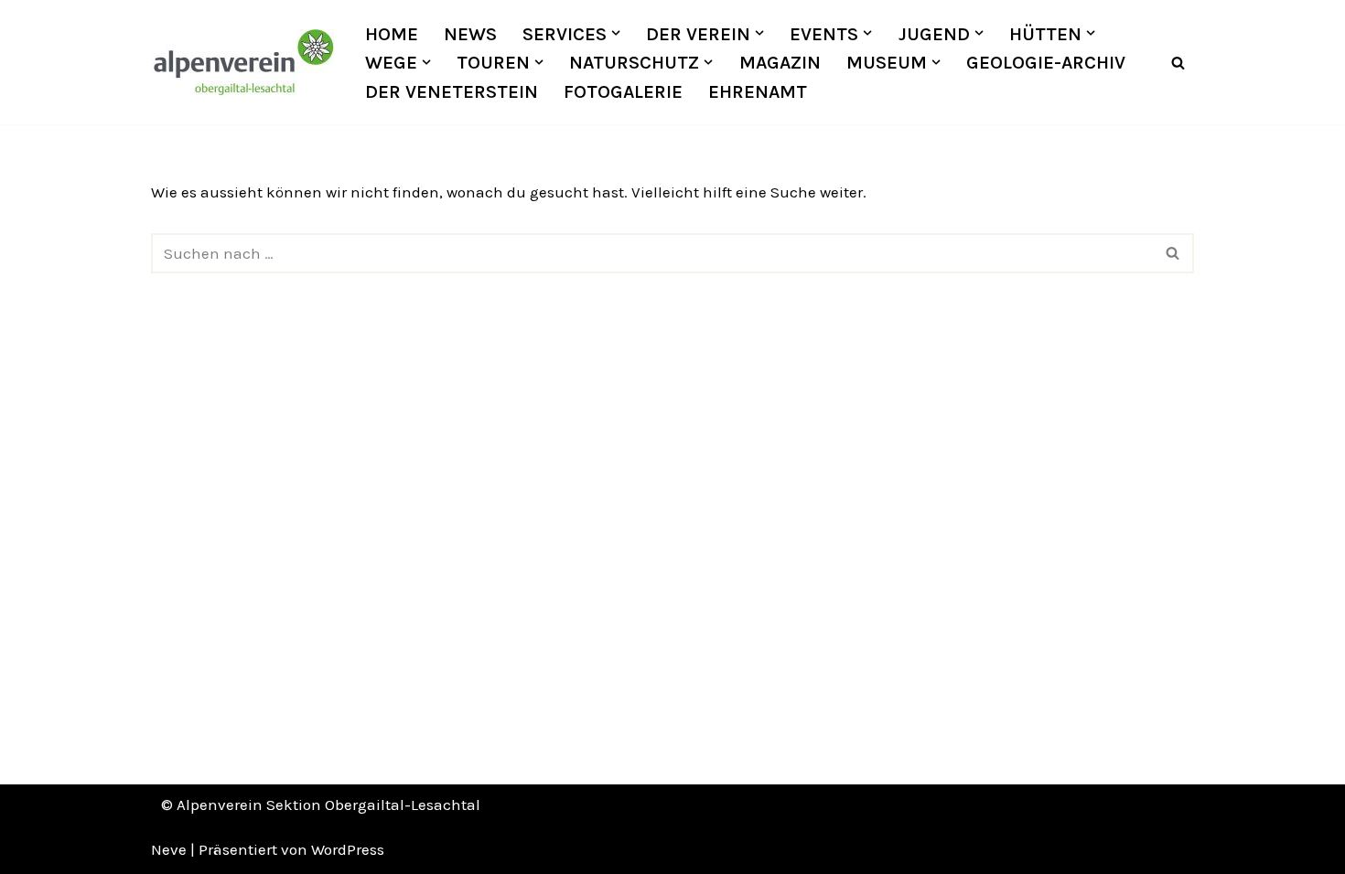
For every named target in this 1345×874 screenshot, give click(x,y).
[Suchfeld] (1178, 62)
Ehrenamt (757, 91)
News (470, 34)
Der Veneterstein (451, 91)
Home (391, 34)
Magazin (780, 62)
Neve (169, 849)
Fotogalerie (623, 91)
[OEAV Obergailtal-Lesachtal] (242, 62)
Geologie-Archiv (1045, 62)
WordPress (347, 849)
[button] (615, 32)
